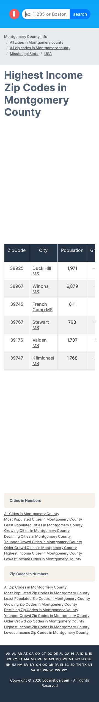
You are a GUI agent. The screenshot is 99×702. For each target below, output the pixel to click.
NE (89, 659)
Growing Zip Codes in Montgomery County (40, 604)
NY (32, 665)
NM (19, 665)
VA (33, 670)
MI (45, 659)
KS (9, 659)
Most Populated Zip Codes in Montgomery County (46, 593)
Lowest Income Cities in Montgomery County (42, 559)
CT (44, 654)
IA (77, 654)
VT (39, 670)
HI (72, 654)
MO (58, 659)
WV (57, 670)
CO (37, 654)
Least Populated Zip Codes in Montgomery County (47, 598)
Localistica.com (55, 680)
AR (20, 654)
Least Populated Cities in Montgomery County (43, 525)
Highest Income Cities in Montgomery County (43, 553)
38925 (17, 268)
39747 (16, 358)
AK (8, 654)
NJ (14, 665)
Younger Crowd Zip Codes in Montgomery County (46, 615)
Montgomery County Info (25, 36)
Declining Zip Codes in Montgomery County (41, 610)
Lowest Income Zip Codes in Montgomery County (46, 632)
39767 (16, 322)
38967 (16, 286)
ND (83, 659)
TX (84, 665)
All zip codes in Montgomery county (40, 48)
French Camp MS (42, 306)
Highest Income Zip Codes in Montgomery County (46, 627)
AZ (25, 654)
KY (15, 659)
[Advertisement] (49, 183)
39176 (16, 340)
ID (81, 654)
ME (39, 659)
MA (26, 659)
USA (48, 53)
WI (51, 670)
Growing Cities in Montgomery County (37, 530)
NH (8, 665)
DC (50, 654)
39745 (16, 304)
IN (90, 654)
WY (64, 670)
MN (51, 659)
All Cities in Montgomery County (31, 513)
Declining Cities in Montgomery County (37, 536)
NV (26, 665)
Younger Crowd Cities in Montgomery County (43, 542)
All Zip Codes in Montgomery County (35, 587)
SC (67, 665)
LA (21, 659)
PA (57, 665)
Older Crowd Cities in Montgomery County (40, 547)
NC (77, 659)
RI (61, 665)
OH (38, 665)
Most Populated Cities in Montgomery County (43, 519)
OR (51, 665)
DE (56, 654)
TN (78, 665)
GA (67, 654)
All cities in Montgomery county (36, 42)
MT (71, 659)
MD (33, 659)
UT (90, 665)
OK (44, 665)
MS (64, 659)
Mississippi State (24, 53)
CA (31, 654)
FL (61, 654)
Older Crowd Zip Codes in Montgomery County (44, 621)
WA (45, 670)
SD (72, 665)
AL (14, 654)
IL (86, 654)
